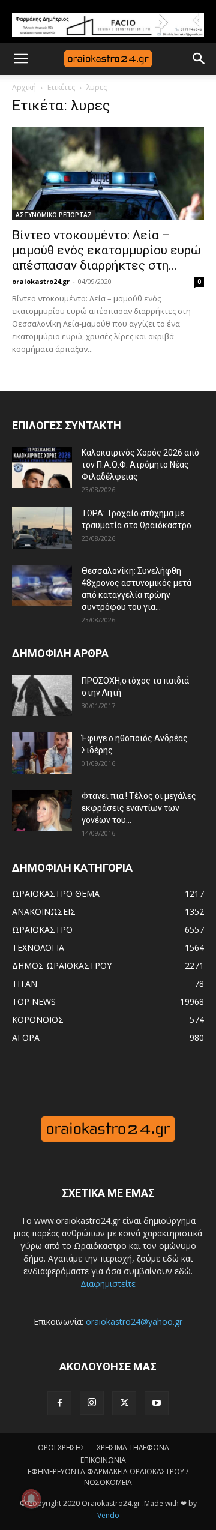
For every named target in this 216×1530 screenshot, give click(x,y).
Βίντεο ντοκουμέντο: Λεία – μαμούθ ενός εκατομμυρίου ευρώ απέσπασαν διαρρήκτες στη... (106, 250)
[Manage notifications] (31, 1498)
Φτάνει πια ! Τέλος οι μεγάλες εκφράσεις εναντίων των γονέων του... (139, 808)
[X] (124, 1403)
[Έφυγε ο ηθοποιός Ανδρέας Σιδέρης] (42, 753)
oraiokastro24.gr (41, 281)
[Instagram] (92, 1403)
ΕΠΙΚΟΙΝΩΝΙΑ (103, 1460)
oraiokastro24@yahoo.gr (134, 1321)
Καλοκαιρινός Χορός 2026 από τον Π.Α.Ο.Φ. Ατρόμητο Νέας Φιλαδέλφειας (140, 464)
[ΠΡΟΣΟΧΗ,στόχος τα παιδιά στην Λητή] (42, 695)
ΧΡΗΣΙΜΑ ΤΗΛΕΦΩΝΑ (133, 1447)
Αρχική (24, 87)
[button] (20, 59)
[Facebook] (59, 1403)
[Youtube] (157, 1403)
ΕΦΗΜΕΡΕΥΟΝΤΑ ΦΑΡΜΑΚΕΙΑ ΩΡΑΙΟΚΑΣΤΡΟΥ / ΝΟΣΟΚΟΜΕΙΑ (108, 1476)
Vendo (108, 1515)
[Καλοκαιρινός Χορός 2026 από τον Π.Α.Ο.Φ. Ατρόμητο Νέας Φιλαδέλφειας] (42, 467)
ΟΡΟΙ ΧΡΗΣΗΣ (61, 1447)
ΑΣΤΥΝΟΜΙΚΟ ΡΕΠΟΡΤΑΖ (54, 215)
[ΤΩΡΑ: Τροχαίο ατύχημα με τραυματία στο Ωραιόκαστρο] (42, 528)
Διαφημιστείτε (108, 1283)
